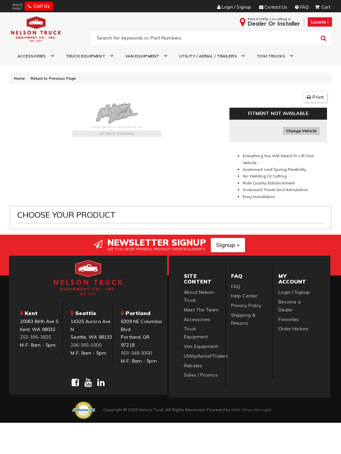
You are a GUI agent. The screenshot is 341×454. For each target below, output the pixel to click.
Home (19, 78)
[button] (33, 56)
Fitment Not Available (278, 113)
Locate (319, 22)
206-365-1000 (86, 345)
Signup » (228, 244)
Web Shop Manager (251, 409)
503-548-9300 (136, 353)
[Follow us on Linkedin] (101, 382)
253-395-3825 (35, 337)
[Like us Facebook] (75, 382)
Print (317, 97)
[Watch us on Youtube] (88, 382)
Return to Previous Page (53, 78)
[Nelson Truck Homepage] (48, 29)
